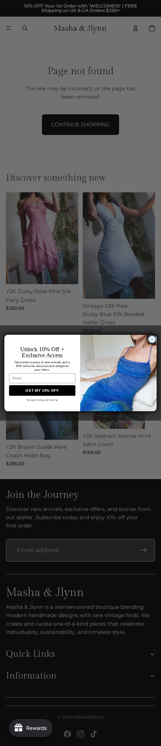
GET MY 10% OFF (42, 390)
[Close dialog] (152, 339)
